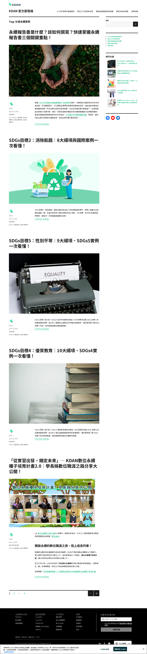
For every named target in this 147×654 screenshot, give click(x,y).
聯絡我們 (59, 629)
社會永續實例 (24, 225)
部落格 (78, 623)
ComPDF (39, 620)
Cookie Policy (9, 652)
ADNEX (38, 629)
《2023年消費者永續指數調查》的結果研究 (54, 102)
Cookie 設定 (105, 649)
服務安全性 (31, 637)
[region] (73, 649)
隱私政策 (24, 637)
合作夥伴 (79, 617)
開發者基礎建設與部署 (104, 11)
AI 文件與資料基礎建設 (65, 11)
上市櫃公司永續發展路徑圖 (76, 114)
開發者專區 (19, 623)
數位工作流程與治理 (85, 11)
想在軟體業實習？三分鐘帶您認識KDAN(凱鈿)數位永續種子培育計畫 (69, 571)
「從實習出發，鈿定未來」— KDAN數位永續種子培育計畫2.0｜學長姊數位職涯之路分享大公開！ (53, 465)
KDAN (11, 108)
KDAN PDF (39, 623)
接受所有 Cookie (120, 649)
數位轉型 (18, 620)
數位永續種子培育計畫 (46, 533)
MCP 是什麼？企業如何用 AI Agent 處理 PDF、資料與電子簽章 (127, 63)
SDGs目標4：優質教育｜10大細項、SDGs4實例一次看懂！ (53, 353)
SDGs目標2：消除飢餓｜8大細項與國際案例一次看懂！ (53, 143)
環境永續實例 (18, 120)
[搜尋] (135, 24)
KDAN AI (18, 617)
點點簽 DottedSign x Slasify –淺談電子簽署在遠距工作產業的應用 (127, 102)
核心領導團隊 (60, 620)
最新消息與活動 (122, 11)
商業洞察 (134, 11)
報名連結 (55, 536)
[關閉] (143, 649)
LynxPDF (39, 617)
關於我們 (59, 617)
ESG (10, 117)
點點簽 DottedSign (42, 626)
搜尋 (107, 20)
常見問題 (79, 626)
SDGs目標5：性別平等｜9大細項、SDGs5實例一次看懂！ (54, 243)
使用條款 (123, 623)
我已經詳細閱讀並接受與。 (118, 624)
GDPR (38, 637)
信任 (77, 629)
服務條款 (18, 637)
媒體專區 (79, 620)
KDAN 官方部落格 (21, 11)
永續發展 (19, 117)
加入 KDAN (59, 623)
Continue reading (42, 124)
